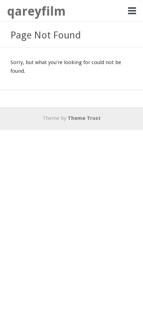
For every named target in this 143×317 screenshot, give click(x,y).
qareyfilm (36, 11)
